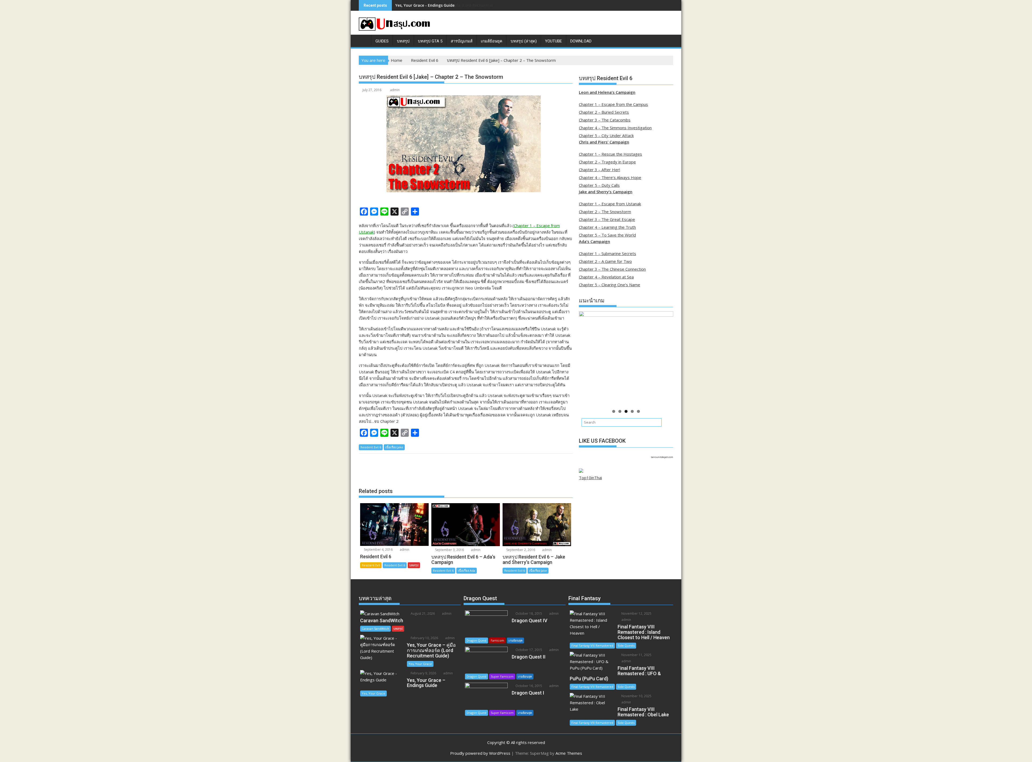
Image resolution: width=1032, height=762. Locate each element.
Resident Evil (371, 565)
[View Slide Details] (626, 358)
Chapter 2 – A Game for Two (605, 261)
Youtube (553, 41)
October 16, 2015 (528, 686)
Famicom (497, 640)
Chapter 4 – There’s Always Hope (610, 177)
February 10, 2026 (424, 638)
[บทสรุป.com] (364, 40)
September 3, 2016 (449, 550)
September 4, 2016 (378, 549)
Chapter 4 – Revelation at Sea (606, 277)
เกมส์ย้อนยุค (491, 41)
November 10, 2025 (636, 696)
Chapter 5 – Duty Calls (599, 185)
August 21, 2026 (422, 613)
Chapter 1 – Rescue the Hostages (610, 154)
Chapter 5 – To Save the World (607, 235)
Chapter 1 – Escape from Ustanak (610, 203)
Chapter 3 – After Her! (599, 169)
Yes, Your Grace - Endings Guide (424, 5)
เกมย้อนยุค (515, 640)
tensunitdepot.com (662, 457)
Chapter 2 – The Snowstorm (605, 211)
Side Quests (626, 645)
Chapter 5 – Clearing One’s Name (609, 284)
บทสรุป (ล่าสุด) (524, 41)
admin (395, 90)
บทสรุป (403, 41)
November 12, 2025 (636, 613)
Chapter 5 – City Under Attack (606, 135)
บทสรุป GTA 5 (430, 41)
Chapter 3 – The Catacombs (604, 120)
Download (581, 41)
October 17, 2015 (528, 649)
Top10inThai (590, 477)
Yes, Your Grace (420, 664)
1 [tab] (613, 411)
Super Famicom (502, 676)
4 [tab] (632, 411)
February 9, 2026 (423, 673)
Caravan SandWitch (375, 629)
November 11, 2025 (636, 655)
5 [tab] (638, 411)
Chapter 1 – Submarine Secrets (607, 253)
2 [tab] (619, 411)
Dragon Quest (476, 640)
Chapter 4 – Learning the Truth (607, 227)
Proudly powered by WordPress (480, 753)
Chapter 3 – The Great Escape (607, 219)
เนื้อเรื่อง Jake (394, 447)
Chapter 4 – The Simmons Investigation (615, 127)
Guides (382, 41)
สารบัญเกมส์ (461, 41)
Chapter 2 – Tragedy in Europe (607, 161)
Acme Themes (569, 753)
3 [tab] (626, 411)
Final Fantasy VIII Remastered (592, 645)
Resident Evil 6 (370, 447)
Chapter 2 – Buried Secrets (604, 112)
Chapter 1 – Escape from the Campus (613, 104)
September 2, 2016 (520, 550)
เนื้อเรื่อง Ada (466, 570)
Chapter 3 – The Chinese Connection (612, 269)
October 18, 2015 (528, 613)
